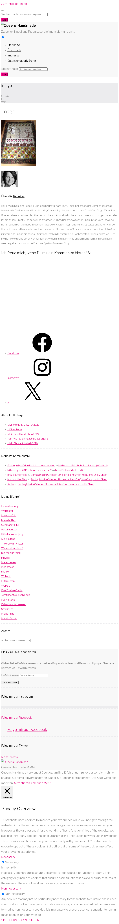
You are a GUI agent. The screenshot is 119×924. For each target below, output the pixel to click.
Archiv (5, 640)
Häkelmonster (9, 529)
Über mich (14, 50)
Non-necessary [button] (11, 888)
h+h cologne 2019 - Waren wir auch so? (29, 470)
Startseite (13, 45)
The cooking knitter (12, 543)
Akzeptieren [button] (22, 783)
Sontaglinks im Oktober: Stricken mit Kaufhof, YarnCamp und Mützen (69, 474)
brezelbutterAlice (17, 474)
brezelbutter (8, 520)
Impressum (14, 55)
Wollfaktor (7, 510)
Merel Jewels (8, 562)
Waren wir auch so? (12, 548)
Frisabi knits (7, 613)
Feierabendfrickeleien (13, 604)
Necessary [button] (8, 857)
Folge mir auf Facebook (16, 717)
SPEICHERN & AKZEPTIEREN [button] (20, 920)
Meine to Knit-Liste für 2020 (23, 424)
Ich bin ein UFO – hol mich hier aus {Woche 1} (83, 465)
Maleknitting (8, 539)
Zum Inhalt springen (14, 3)
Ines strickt (7, 567)
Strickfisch (7, 609)
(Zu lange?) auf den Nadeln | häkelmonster (31, 465)
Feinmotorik (8, 599)
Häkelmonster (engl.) (12, 534)
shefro (5, 571)
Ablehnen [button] (37, 783)
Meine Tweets (9, 757)
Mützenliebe (14, 429)
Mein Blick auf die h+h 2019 (22, 443)
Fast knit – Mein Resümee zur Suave (27, 438)
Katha (10, 484)
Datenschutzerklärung (21, 60)
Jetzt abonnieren (9, 682)
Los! (4, 20)
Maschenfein (8, 515)
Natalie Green (9, 618)
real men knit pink (10, 552)
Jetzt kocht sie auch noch (15, 595)
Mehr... (48, 783)
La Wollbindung (10, 506)
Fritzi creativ (8, 581)
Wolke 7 (6, 576)
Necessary (12, 862)
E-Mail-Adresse (10, 675)
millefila (5, 557)
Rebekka (18, 196)
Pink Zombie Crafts (11, 590)
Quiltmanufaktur (10, 524)
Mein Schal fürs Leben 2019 (23, 434)
